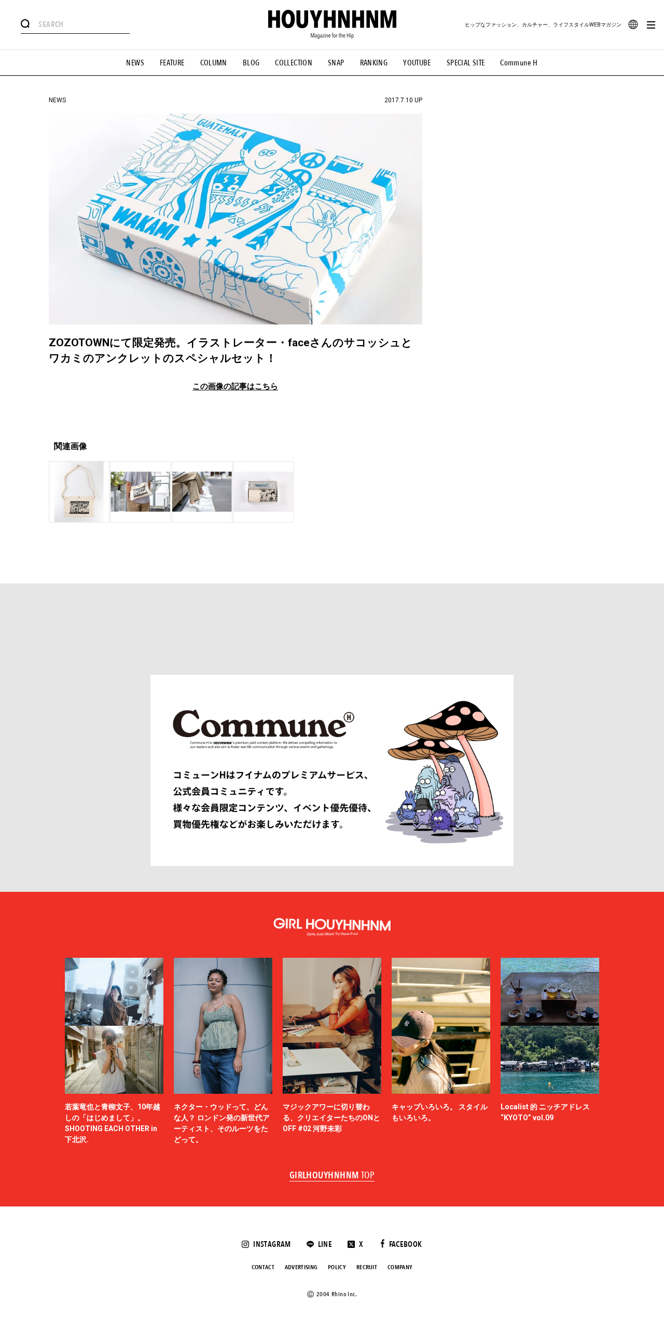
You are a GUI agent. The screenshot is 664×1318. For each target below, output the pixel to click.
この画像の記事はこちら (235, 386)
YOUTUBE (417, 63)
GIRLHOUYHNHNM (332, 1175)
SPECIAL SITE (466, 63)
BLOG (251, 63)
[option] (114, 1051)
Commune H (518, 63)
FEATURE (172, 63)
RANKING (374, 63)
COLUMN (213, 63)
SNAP (336, 63)
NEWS (135, 63)
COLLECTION (293, 63)
